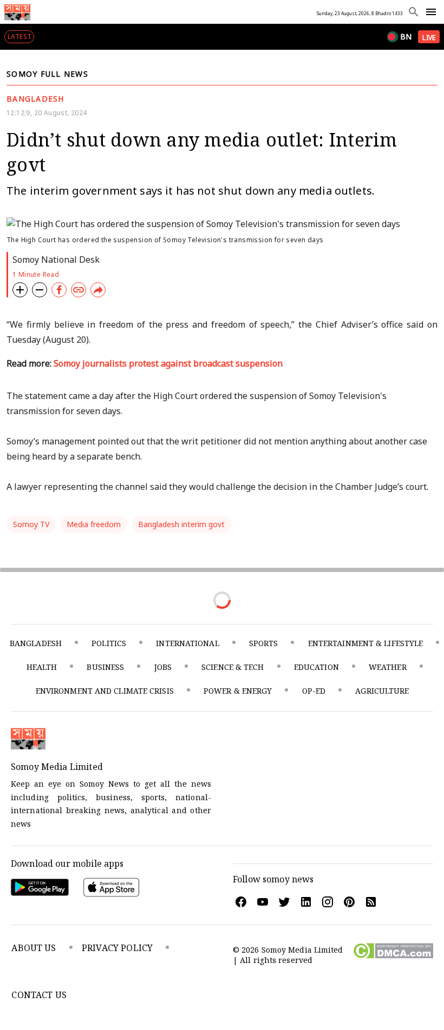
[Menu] (431, 11)
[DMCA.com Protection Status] (392, 956)
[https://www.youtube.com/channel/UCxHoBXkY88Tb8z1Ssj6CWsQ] (262, 902)
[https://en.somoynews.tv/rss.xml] (370, 902)
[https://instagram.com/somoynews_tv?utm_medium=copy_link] (327, 902)
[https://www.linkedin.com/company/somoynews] (305, 902)
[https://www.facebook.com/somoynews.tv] (240, 902)
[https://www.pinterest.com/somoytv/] (349, 902)
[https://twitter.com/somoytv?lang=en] (284, 902)
